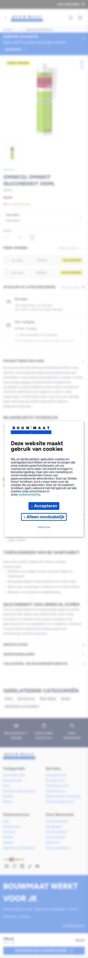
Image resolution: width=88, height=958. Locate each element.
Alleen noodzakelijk (45, 516)
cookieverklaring (29, 494)
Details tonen (44, 527)
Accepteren (45, 505)
